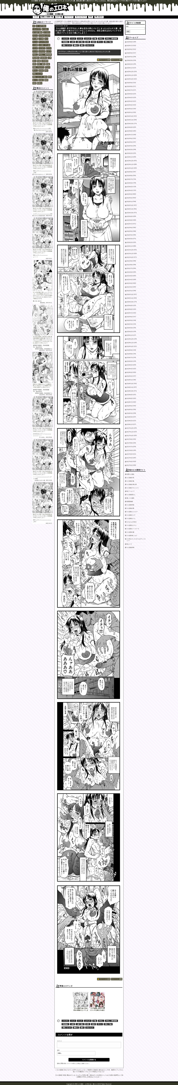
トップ (36, 17)
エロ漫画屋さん (131, 494)
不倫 (94, 38)
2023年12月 (130, 160)
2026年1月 (130, 68)
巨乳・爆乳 (41, 64)
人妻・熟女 (80, 42)
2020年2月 (130, 331)
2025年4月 (130, 101)
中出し (35, 54)
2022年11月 (130, 209)
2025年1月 (130, 112)
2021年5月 (130, 275)
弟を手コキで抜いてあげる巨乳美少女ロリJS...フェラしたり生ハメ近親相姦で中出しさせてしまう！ (42, 124)
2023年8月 (130, 175)
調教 (46, 80)
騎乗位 (39, 83)
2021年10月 (130, 257)
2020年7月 (130, 313)
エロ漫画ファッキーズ (133, 528)
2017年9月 (130, 439)
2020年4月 (130, 324)
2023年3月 (130, 194)
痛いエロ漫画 (130, 498)
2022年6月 (130, 227)
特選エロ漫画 (130, 474)
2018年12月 (130, 383)
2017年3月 (130, 461)
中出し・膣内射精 (45, 54)
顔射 (34, 83)
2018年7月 (130, 402)
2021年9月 (130, 261)
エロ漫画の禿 (130, 477)
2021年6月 (130, 272)
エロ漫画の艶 (130, 508)
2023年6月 (130, 183)
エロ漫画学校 (130, 505)
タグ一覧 (59, 17)
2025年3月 (130, 105)
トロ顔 (35, 45)
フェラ (35, 51)
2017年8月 (130, 443)
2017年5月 (130, 454)
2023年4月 (130, 190)
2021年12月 (130, 249)
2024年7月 (130, 134)
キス (46, 39)
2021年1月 (130, 290)
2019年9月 (130, 350)
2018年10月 (130, 391)
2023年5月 (130, 186)
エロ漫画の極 (130, 532)
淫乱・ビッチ (37, 73)
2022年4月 (130, 235)
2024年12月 (130, 116)
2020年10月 (130, 301)
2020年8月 (130, 309)
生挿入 (41, 80)
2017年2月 (130, 465)
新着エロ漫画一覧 (47, 17)
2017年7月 (130, 446)
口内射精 (45, 61)
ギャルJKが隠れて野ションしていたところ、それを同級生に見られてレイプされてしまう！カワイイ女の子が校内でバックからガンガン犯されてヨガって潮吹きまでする (42, 295)
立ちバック (89, 45)
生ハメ (35, 80)
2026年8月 (130, 42)
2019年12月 (130, 339)
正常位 (41, 70)
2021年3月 (130, 283)
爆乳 (50, 77)
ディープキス (43, 42)
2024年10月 (130, 123)
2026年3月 (130, 60)
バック (35, 48)
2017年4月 (130, 457)
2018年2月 (130, 420)
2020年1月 (130, 335)
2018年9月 (130, 394)
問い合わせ (99, 17)
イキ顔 (41, 39)
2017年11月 (130, 431)
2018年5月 (130, 409)
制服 (38, 61)
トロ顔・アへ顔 (44, 45)
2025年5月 (130, 97)
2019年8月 (130, 353)
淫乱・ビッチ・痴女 (40, 77)
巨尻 (93, 42)
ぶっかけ (46, 32)
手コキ (47, 67)
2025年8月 (130, 86)
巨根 (48, 64)
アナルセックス (44, 35)
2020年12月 (130, 294)
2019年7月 (130, 357)
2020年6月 (130, 316)
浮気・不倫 (108, 42)
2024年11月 (130, 119)
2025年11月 (130, 75)
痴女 (82, 45)
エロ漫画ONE (130, 547)
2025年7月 (130, 90)
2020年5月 (130, 320)
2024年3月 (130, 149)
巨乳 (34, 64)
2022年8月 (130, 220)
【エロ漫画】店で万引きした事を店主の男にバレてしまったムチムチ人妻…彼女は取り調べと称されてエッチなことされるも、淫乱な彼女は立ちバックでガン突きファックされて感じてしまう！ (88, 30)
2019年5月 (130, 365)
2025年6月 (130, 94)
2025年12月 (130, 71)
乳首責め (43, 58)
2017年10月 (130, 435)
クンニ (35, 42)
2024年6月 (130, 138)
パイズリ (42, 48)
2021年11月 (130, 253)
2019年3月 (130, 372)
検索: (127, 26)
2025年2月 (130, 108)
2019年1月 (130, 379)
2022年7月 (130, 223)
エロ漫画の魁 (130, 481)
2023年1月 (130, 201)
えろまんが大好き (132, 522)
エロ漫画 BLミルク (132, 535)
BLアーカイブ (130, 491)
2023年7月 (130, 179)
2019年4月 (130, 368)
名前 (58, 1050)
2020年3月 (130, 327)
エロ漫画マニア (131, 515)
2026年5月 (130, 53)
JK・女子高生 (41, 26)
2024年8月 (130, 131)
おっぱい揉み (37, 32)
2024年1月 (130, 157)
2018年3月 (130, 417)
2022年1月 (130, 246)
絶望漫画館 (130, 501)
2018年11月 (130, 387)
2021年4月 (130, 279)
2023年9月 (130, 171)
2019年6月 (130, 361)
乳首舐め (36, 58)
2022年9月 (130, 216)
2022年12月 (130, 205)
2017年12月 (130, 428)
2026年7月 (130, 45)
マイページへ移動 (116, 59)
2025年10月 (130, 79)
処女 (34, 61)
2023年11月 (130, 164)
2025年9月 (130, 82)
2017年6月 (130, 450)
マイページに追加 (104, 59)
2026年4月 (130, 56)
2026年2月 (130, 64)
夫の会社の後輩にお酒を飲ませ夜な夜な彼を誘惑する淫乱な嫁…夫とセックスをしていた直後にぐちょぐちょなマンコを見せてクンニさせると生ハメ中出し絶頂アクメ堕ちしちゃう (42, 340)
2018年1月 (130, 424)
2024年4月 (130, 145)
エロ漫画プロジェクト (133, 488)
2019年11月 (130, 342)
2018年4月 (130, 413)
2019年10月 (130, 346)
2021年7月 (130, 268)
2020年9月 (130, 305)
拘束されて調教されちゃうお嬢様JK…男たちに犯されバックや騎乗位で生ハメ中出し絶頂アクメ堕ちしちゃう (42, 386)
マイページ (69, 17)
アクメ (35, 35)
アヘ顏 (35, 39)
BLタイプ (129, 544)
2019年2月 (130, 376)
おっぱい (45, 29)
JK (34, 26)
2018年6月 (130, 405)
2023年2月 (130, 197)
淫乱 (46, 70)
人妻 (49, 58)
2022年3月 (130, 238)
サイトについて (81, 17)
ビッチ (48, 48)
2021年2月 (130, 287)
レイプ (48, 51)
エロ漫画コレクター (132, 511)
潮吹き (76, 45)
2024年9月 (130, 127)
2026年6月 (130, 49)
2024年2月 (130, 153)
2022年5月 (130, 231)
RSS (90, 17)
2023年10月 (130, 168)
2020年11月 (130, 298)
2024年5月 (130, 142)
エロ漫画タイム (131, 518)
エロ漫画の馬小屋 (132, 484)
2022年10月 (130, 212)
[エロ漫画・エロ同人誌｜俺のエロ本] (50, 4)
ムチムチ (42, 51)
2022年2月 (130, 242)
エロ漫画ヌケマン (132, 525)
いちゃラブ (37, 29)
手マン (35, 70)
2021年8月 (130, 264)
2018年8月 (130, 398)
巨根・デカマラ (38, 67)
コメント (59, 1041)
